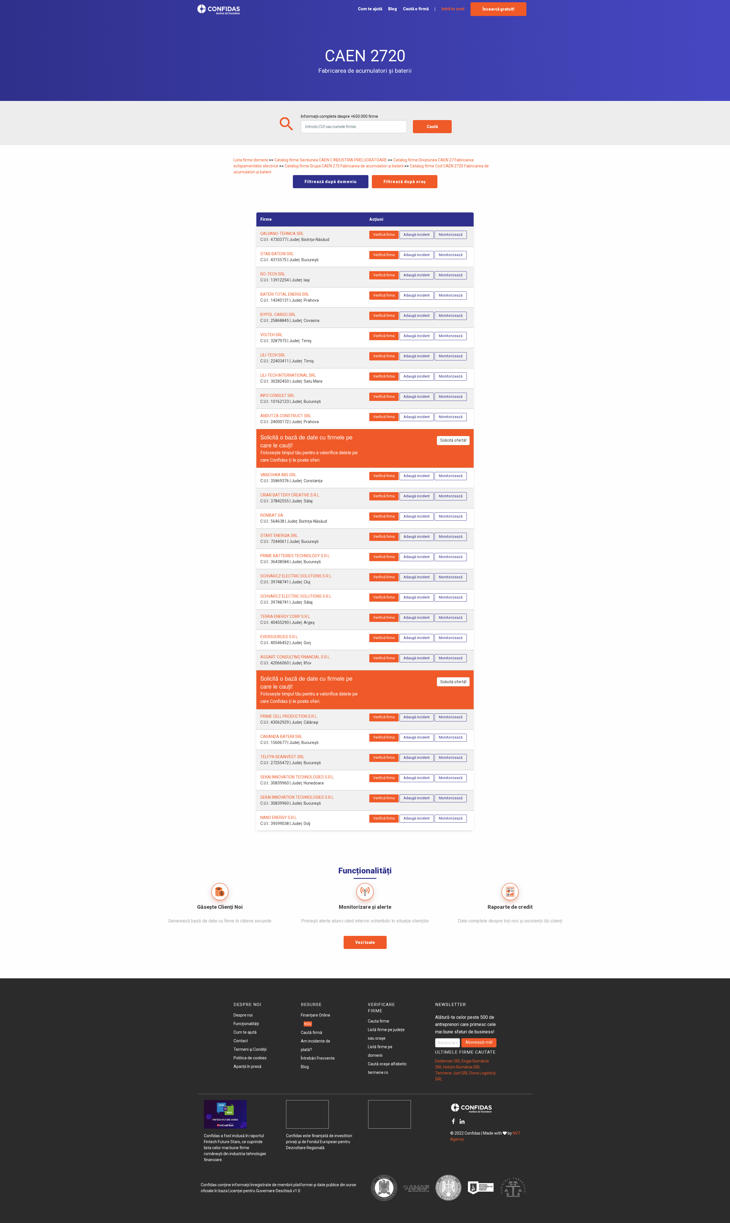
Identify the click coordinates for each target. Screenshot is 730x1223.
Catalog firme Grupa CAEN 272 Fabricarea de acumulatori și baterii (344, 166)
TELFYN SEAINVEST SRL (282, 757)
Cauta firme (378, 1021)
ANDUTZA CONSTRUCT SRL (285, 415)
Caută (432, 126)
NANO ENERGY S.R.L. (278, 817)
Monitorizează (451, 234)
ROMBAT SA (271, 515)
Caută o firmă (416, 9)
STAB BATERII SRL (277, 254)
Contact (241, 1041)
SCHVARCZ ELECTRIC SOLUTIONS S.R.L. (296, 576)
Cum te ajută (370, 9)
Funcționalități (246, 1023)
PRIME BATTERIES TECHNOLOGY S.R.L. (295, 555)
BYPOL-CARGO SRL (278, 314)
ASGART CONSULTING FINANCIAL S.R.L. (295, 657)
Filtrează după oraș (405, 181)
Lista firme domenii (251, 160)
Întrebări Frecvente (318, 1058)
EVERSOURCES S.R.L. (279, 636)
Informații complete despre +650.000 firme (339, 116)
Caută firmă (311, 1032)
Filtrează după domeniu (331, 181)
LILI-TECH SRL (272, 355)
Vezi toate (365, 942)
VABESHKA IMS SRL (278, 474)
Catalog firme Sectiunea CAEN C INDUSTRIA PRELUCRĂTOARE (331, 160)
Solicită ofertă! (453, 440)
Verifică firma (384, 234)
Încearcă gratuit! (498, 9)
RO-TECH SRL (272, 274)
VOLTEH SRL (271, 334)
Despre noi (243, 1015)
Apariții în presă (247, 1066)
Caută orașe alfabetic (387, 1064)
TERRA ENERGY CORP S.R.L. (285, 616)
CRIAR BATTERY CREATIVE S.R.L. (290, 495)
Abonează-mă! (478, 1042)
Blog (392, 9)
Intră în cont (453, 9)
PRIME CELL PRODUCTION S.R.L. (289, 716)
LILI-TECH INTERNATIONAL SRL (288, 375)
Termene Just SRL (452, 1073)
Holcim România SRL (461, 1067)
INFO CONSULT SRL (277, 395)
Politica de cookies (250, 1058)
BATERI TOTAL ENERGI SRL (284, 294)
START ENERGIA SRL (279, 535)
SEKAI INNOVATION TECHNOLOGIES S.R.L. (297, 777)
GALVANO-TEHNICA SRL (282, 233)
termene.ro (378, 1072)
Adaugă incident (416, 234)
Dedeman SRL (448, 1061)
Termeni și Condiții (250, 1049)
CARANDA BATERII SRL (281, 736)
